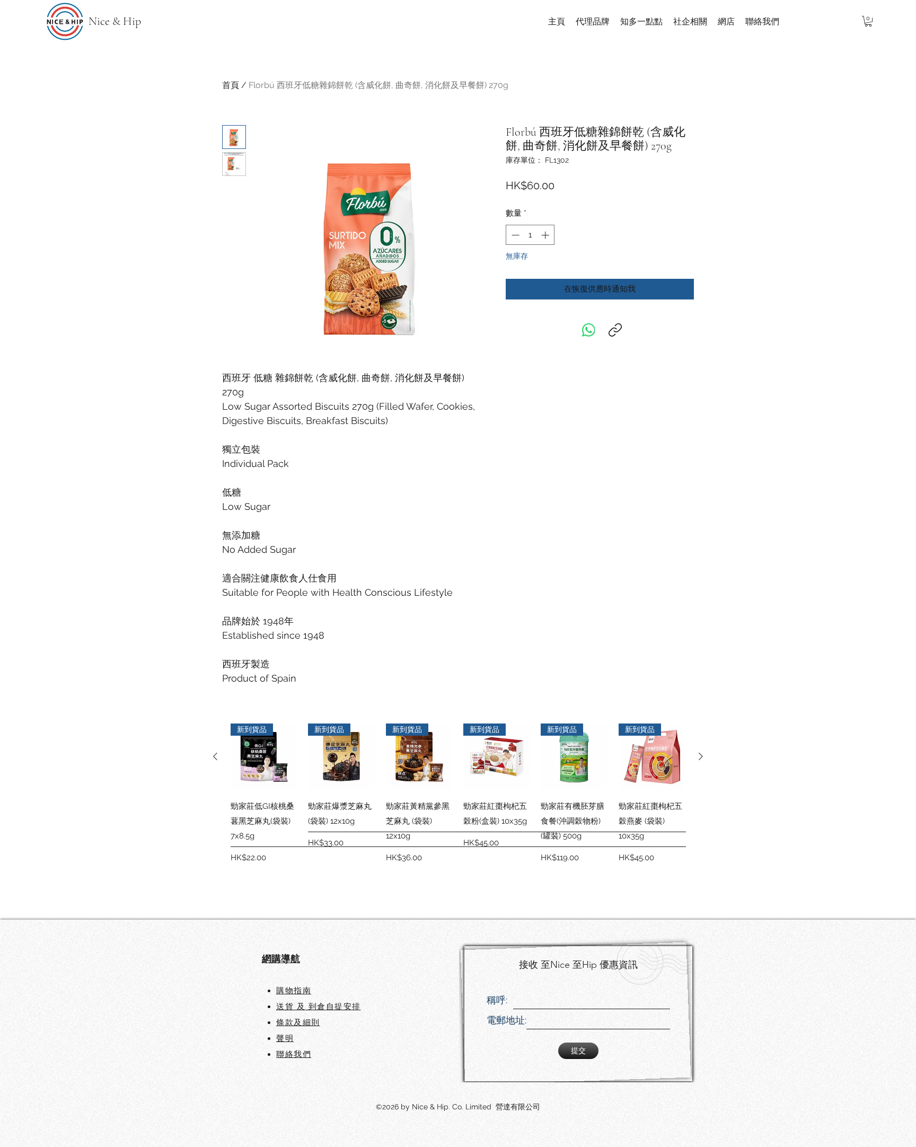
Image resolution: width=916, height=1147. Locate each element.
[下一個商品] (700, 756)
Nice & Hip (115, 21)
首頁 (230, 85)
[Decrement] (514, 235)
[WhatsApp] (588, 330)
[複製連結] (615, 330)
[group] (458, 808)
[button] (868, 21)
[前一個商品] (215, 756)
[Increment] (546, 235)
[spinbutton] (530, 235)
